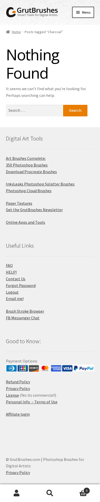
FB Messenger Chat (22, 317)
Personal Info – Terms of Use (31, 401)
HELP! (11, 272)
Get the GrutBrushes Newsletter (34, 209)
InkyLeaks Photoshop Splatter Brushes (40, 184)
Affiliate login (18, 414)
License (12, 395)
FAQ (9, 265)
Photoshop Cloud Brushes (29, 190)
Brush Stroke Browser (25, 311)
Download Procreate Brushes (31, 171)
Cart (77, 488)
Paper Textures (19, 203)
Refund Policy (18, 381)
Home (16, 32)
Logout (12, 292)
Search (50, 493)
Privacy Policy (18, 388)
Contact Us (15, 278)
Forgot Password (21, 285)
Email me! (15, 298)
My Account (16, 493)
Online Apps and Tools (25, 222)
